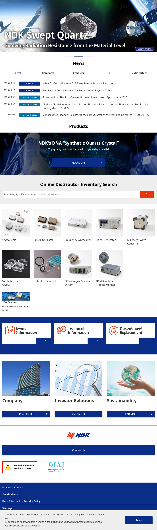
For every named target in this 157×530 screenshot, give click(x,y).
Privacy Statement (12, 487)
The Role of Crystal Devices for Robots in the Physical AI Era (77, 90)
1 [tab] (67, 56)
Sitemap (7, 508)
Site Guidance (10, 494)
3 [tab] (89, 56)
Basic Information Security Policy (21, 501)
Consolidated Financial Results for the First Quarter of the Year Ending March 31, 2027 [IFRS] (96, 115)
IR (109, 73)
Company (48, 73)
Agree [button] (139, 520)
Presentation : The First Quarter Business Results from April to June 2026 (85, 97)
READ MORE (26, 414)
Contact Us (78, 450)
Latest (17, 73)
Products (78, 73)
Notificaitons (139, 73)
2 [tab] (78, 56)
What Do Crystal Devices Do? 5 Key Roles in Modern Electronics (79, 83)
